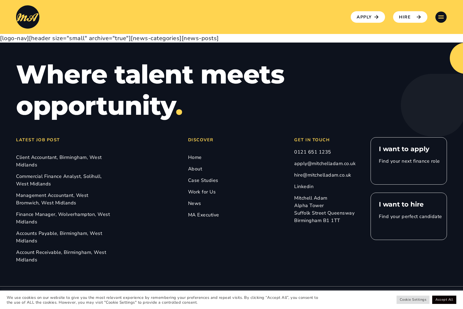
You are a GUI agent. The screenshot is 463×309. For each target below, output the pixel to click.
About (195, 169)
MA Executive (203, 215)
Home (195, 157)
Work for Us (202, 192)
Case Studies (203, 180)
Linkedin (303, 186)
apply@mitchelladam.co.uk (325, 163)
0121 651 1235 (312, 152)
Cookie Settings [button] (413, 299)
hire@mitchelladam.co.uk (322, 175)
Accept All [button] (444, 299)
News (194, 203)
